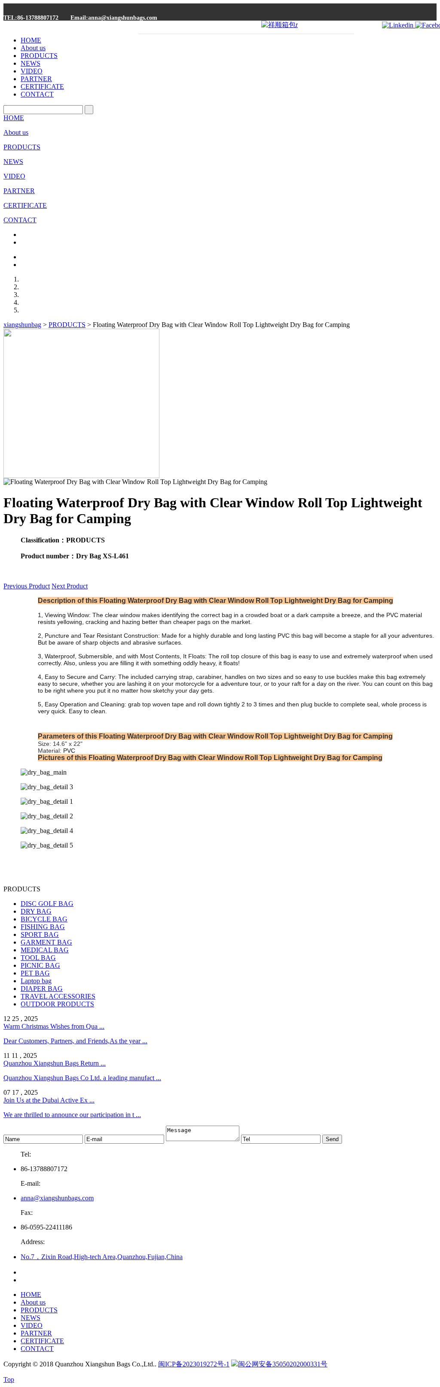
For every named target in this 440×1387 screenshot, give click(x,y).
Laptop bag (36, 980)
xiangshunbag (22, 324)
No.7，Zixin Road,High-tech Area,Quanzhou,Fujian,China (102, 1256)
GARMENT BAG (46, 942)
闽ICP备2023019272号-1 (193, 1364)
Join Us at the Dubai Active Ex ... (49, 1100)
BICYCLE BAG (44, 919)
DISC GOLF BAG (47, 903)
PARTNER (36, 78)
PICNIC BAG (40, 965)
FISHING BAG (43, 926)
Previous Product (26, 586)
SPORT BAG (40, 934)
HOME (31, 40)
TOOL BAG (38, 957)
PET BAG (35, 973)
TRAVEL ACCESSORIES (58, 996)
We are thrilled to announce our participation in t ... (72, 1114)
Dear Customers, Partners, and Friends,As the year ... (75, 1041)
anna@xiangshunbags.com (57, 1198)
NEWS (30, 63)
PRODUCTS (39, 55)
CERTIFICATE (42, 86)
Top (8, 1379)
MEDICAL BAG (45, 950)
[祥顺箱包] (279, 24)
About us (33, 47)
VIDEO (32, 71)
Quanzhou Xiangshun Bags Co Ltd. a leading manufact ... (82, 1077)
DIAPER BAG (42, 988)
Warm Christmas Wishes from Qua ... (53, 1026)
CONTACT (37, 94)
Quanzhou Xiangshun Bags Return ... (54, 1063)
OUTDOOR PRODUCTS (57, 1004)
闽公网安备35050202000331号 (282, 1364)
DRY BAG (36, 911)
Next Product (70, 586)
